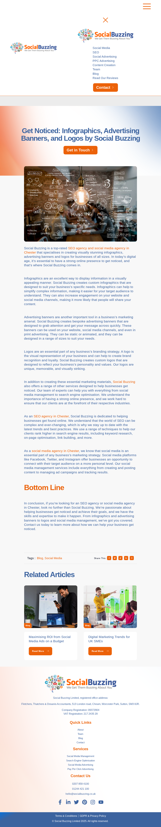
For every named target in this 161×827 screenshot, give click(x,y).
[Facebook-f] (60, 802)
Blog (28, 625)
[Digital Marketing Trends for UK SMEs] (110, 606)
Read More (38, 651)
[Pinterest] (84, 802)
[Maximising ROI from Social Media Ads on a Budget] (50, 606)
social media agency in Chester (55, 451)
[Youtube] (100, 802)
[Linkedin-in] (68, 802)
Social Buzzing (124, 382)
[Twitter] (76, 802)
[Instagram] (92, 802)
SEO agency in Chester (51, 416)
